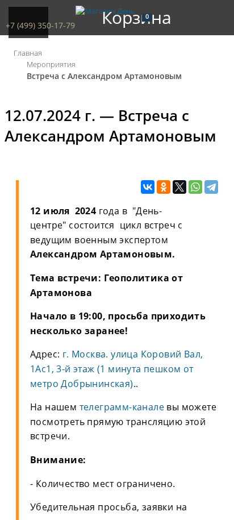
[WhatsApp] (195, 187)
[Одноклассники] (163, 187)
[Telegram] (211, 187)
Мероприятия (51, 64)
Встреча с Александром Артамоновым (104, 75)
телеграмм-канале (122, 407)
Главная (28, 53)
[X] (179, 187)
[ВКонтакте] (147, 187)
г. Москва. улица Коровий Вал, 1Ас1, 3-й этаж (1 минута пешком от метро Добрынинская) (116, 368)
